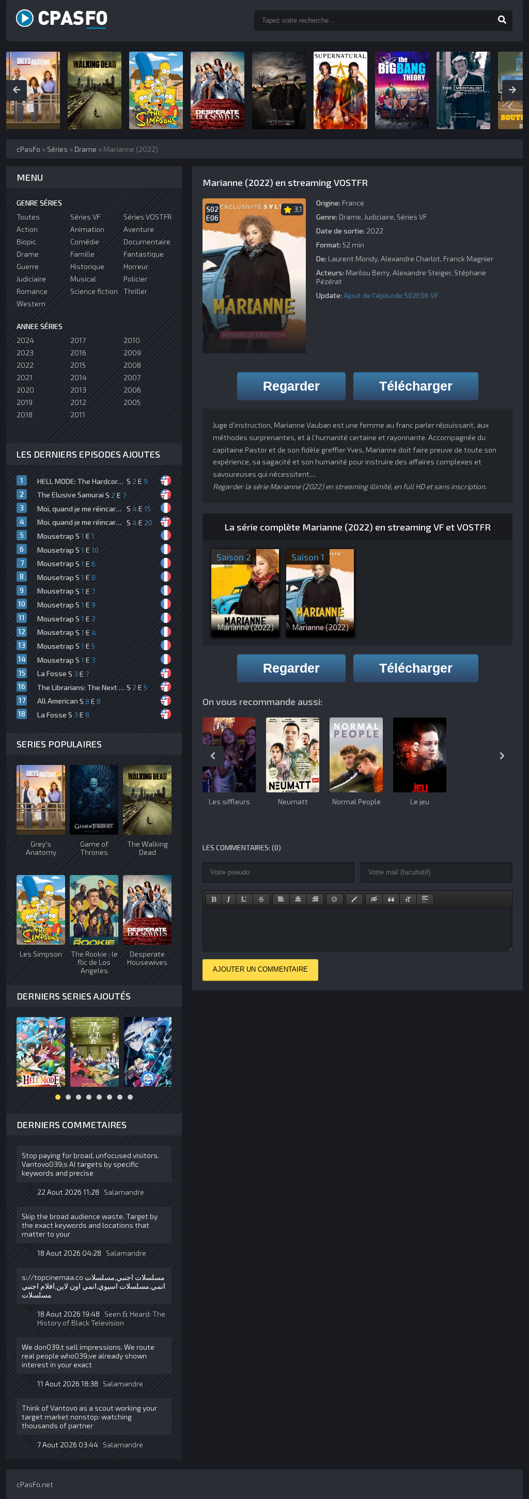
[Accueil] (73, 20)
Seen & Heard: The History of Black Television (101, 1318)
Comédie (84, 241)
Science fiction (94, 291)
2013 (78, 389)
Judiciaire (379, 216)
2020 (25, 389)
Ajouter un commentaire (260, 969)
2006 (132, 389)
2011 (77, 414)
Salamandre (124, 1192)
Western (31, 303)
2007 (132, 377)
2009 (132, 352)
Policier (135, 278)
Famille (82, 253)
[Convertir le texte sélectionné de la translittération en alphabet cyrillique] (408, 899)
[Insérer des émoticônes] (335, 899)
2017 (78, 340)
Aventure (138, 229)
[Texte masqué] (374, 899)
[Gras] (214, 899)
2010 (131, 340)
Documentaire (146, 241)
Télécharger (416, 386)
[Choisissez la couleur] (354, 899)
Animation (87, 229)
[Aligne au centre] (298, 899)
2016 (78, 352)
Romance (32, 291)
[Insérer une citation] (391, 899)
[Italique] (228, 899)
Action (27, 229)
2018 (25, 414)
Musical (83, 278)
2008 (132, 365)
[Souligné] (244, 899)
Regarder (291, 386)
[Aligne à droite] (315, 899)
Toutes (28, 216)
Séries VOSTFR (147, 216)
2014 (78, 377)
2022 (25, 365)
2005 (132, 402)
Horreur (135, 266)
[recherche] (502, 20)
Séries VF (412, 216)
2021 (25, 377)
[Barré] (261, 899)
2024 (25, 340)
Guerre (28, 266)
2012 (78, 402)
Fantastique (143, 253)
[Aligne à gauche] (281, 899)
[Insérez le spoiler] (425, 899)
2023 (25, 352)
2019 (25, 402)
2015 (78, 365)
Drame (350, 216)
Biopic (26, 241)
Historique (87, 266)
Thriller (135, 291)
